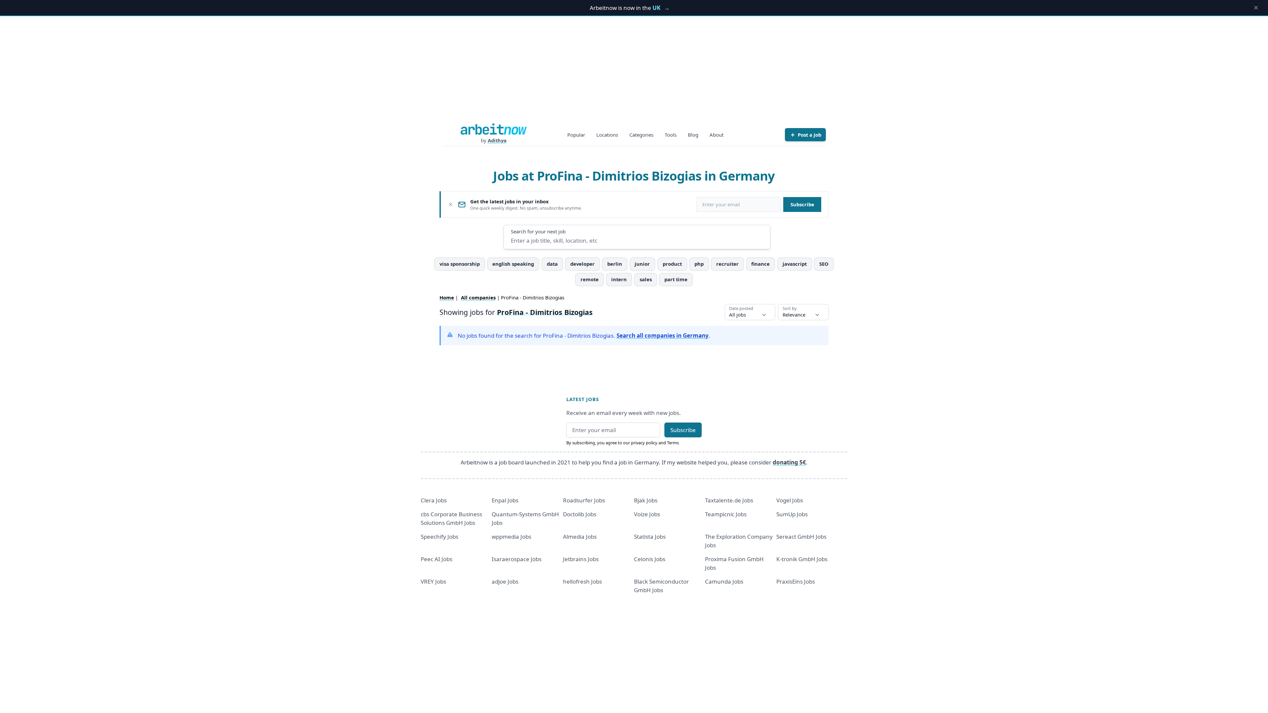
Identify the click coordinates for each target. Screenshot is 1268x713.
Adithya (497, 140)
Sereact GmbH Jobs (801, 536)
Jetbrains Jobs (581, 559)
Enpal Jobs (505, 500)
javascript (795, 263)
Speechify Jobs (439, 536)
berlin (614, 263)
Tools (671, 134)
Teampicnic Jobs (726, 514)
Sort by (790, 308)
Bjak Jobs (645, 500)
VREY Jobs (433, 581)
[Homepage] (494, 129)
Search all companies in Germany (662, 335)
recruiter (727, 263)
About (716, 134)
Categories (641, 134)
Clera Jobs (434, 500)
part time (675, 279)
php (699, 263)
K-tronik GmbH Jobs (802, 559)
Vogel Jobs (789, 500)
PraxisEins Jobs (795, 581)
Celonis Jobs (649, 559)
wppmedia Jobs (511, 536)
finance (760, 263)
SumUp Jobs (792, 514)
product (672, 263)
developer (582, 263)
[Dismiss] (450, 204)
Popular (576, 134)
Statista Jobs (650, 536)
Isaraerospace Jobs (517, 559)
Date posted (741, 308)
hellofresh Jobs (582, 581)
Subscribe (802, 204)
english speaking (513, 263)
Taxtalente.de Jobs (729, 500)
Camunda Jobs (724, 581)
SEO (823, 263)
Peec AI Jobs (436, 559)
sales (646, 279)
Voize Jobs (647, 514)
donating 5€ (789, 462)
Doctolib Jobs (579, 514)
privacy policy (644, 443)
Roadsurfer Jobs (584, 500)
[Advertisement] (634, 74)
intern (619, 279)
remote (590, 279)
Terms (673, 443)
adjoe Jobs (505, 581)
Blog (693, 134)
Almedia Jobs (580, 536)
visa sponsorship (460, 263)
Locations (607, 134)
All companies (478, 297)
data (552, 263)
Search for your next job (538, 231)
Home (447, 297)
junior (642, 263)
